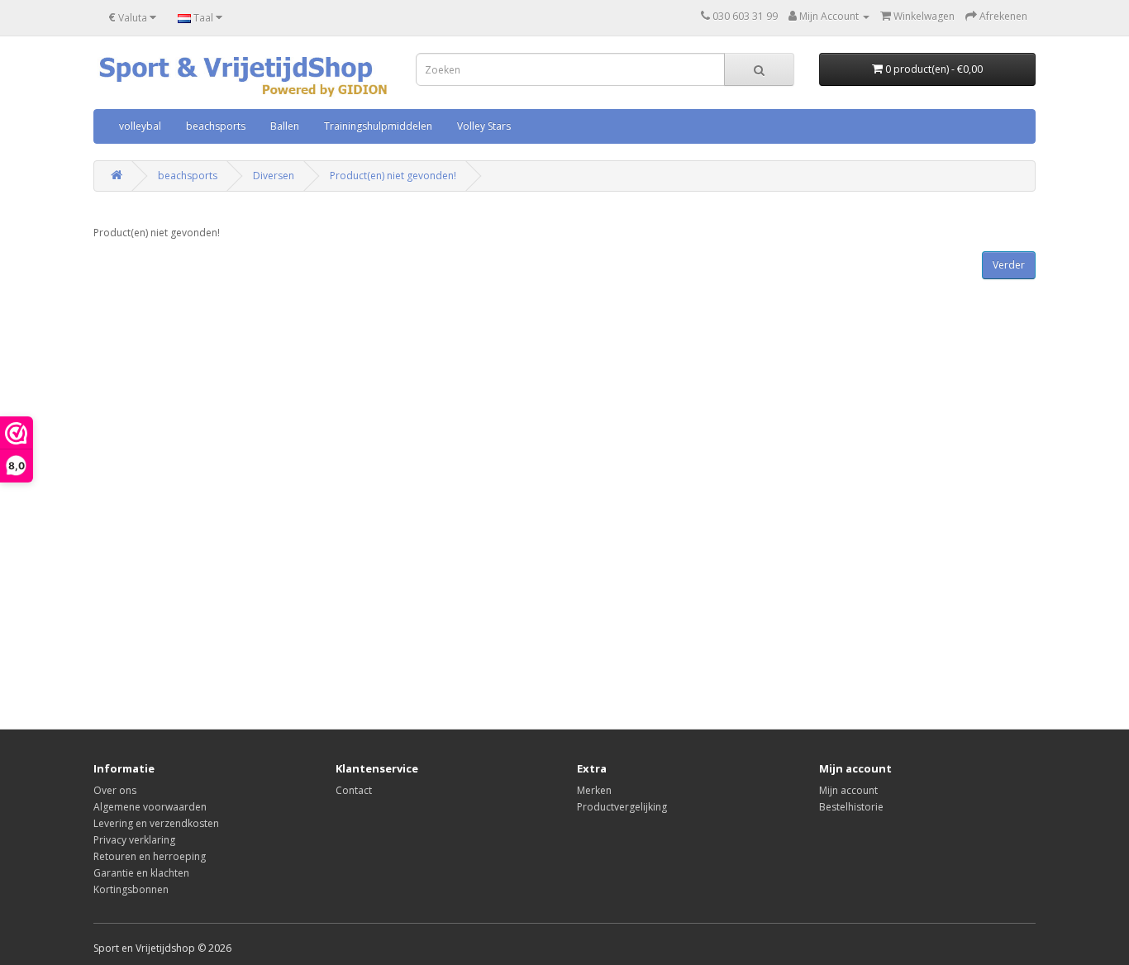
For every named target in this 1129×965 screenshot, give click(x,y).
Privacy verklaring (134, 840)
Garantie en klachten (141, 873)
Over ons (114, 790)
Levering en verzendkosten (156, 823)
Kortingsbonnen (131, 889)
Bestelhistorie (851, 807)
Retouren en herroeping (149, 856)
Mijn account (848, 790)
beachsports (215, 126)
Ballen (284, 126)
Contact (354, 790)
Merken (594, 790)
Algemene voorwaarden (150, 807)
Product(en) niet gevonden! (393, 176)
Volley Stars (484, 126)
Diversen (273, 176)
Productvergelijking (622, 807)
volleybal (140, 126)
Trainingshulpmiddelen (378, 126)
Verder (1009, 265)
